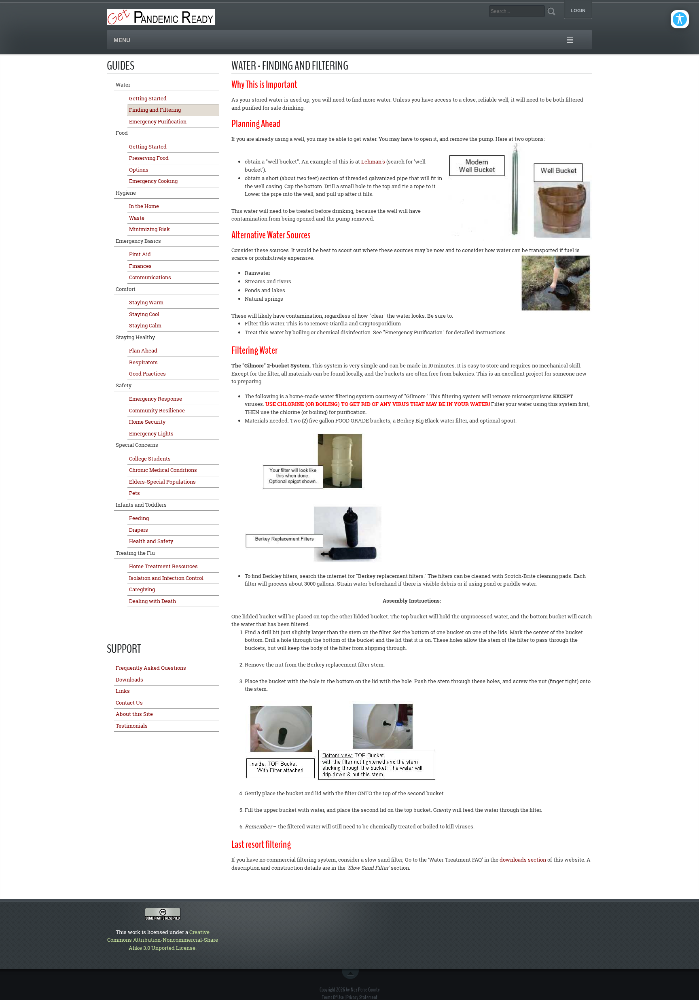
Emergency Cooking (153, 181)
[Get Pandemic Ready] (161, 16)
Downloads (129, 679)
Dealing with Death (152, 601)
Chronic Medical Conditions (163, 469)
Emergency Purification (157, 121)
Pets (134, 493)
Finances (140, 266)
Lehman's (373, 161)
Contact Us (129, 702)
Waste (136, 217)
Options (138, 169)
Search (551, 11)
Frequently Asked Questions (151, 667)
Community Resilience (157, 410)
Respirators (143, 362)
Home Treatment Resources (163, 566)
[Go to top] (352, 974)
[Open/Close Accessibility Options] (680, 19)
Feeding (139, 518)
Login (578, 10)
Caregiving (142, 589)
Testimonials (132, 725)
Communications (150, 277)
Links (123, 690)
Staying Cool (144, 314)
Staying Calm (145, 325)
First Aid (140, 254)
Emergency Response (155, 398)
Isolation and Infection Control (166, 578)
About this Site (134, 714)
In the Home (144, 206)
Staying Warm (146, 302)
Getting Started (148, 98)
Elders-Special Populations (162, 481)
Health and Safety (151, 541)
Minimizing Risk (149, 229)
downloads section (523, 859)
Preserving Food (149, 157)
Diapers (138, 529)
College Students (150, 458)
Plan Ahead (143, 350)
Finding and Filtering (155, 109)
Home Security (147, 421)
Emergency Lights (151, 433)
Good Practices (147, 373)
